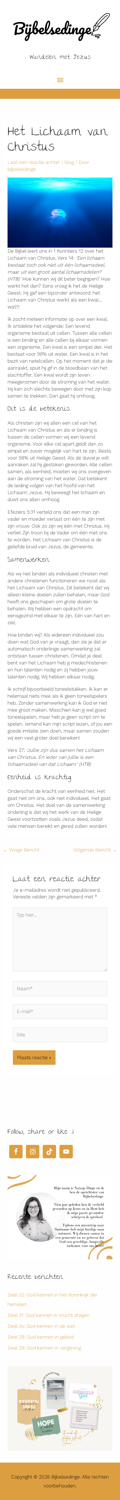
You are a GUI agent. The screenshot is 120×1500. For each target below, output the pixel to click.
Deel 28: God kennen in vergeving (44, 1348)
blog (69, 162)
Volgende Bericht (95, 850)
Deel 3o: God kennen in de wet (41, 1326)
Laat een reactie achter (34, 162)
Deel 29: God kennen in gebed (41, 1337)
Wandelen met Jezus (60, 58)
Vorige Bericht (21, 850)
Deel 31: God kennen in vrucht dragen (49, 1315)
